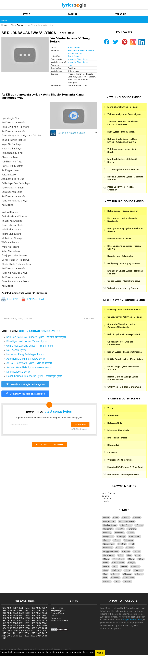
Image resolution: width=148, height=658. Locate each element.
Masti (106, 559)
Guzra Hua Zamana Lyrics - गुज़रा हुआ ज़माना (29, 345)
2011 (9, 633)
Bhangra (132, 529)
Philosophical (119, 563)
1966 (27, 618)
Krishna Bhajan (110, 525)
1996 (15, 628)
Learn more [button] (89, 652)
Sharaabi (127, 574)
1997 (21, 628)
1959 (32, 615)
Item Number (109, 555)
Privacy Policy (57, 613)
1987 (9, 625)
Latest (26, 14)
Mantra (121, 529)
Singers (105, 496)
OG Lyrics (124, 386)
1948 (15, 613)
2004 (15, 630)
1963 (9, 618)
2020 (15, 635)
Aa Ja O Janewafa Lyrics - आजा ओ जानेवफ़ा (29, 363)
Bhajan (137, 518)
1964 (15, 618)
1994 (3, 628)
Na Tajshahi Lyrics (16, 350)
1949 (21, 613)
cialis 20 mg (5, 592)
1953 (44, 613)
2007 (33, 630)
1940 (15, 610)
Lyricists (105, 501)
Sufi (105, 578)
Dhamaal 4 (113, 445)
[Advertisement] (124, 70)
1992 (38, 625)
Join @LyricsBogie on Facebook (27, 393)
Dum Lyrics (121, 131)
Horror (137, 551)
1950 (27, 613)
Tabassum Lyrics (124, 114)
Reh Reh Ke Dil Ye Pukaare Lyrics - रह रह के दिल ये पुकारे (36, 337)
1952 (38, 613)
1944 (38, 610)
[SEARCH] (145, 19)
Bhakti (106, 518)
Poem (106, 567)
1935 (32, 608)
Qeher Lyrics (123, 281)
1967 (32, 618)
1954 (3, 615)
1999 (32, 628)
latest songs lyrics (58, 411)
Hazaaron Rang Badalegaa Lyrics (25, 354)
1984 (38, 623)
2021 (21, 635)
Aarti (116, 518)
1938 (3, 610)
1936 (38, 608)
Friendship (108, 548)
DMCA (54, 615)
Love (70, 65)
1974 (27, 620)
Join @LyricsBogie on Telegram (27, 384)
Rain (106, 570)
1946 (3, 613)
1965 (21, 618)
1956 (15, 615)
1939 (9, 610)
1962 (3, 618)
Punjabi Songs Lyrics (132, 619)
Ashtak (126, 518)
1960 (38, 615)
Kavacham (108, 529)
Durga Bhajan (109, 521)
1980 (15, 623)
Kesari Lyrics (124, 351)
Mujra (131, 559)
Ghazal (130, 548)
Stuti (118, 582)
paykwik (41, 592)
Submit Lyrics (57, 608)
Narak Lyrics (119, 238)
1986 (3, 625)
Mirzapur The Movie (118, 430)
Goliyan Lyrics (123, 263)
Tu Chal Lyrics (123, 169)
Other (141, 559)
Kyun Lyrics (120, 256)
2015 (32, 633)
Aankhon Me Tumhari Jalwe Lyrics (26, 358)
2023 (32, 635)
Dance (131, 533)
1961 (44, 615)
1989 (21, 625)
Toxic (110, 408)
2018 (3, 635)
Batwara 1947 (114, 423)
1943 (32, 610)
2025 (44, 635)
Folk (132, 544)
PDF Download (35, 299)
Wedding (115, 578)
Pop (115, 567)
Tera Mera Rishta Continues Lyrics (122, 123)
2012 (15, 633)
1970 (3, 620)
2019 (9, 635)
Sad (105, 574)
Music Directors (109, 493)
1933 (21, 608)
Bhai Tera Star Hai (117, 437)
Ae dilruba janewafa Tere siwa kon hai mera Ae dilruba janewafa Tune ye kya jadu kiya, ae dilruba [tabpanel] (21, 202)
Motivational (119, 559)
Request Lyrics (58, 610)
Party (106, 563)
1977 (44, 620)
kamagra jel (51, 592)
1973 (21, 620)
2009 (44, 630)
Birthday (107, 533)
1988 (15, 625)
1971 (9, 620)
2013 (21, 633)
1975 (32, 620)
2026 (3, 638)
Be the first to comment (49, 445)
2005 (21, 630)
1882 (3, 608)
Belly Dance (108, 536)
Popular (73, 14)
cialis (14, 592)
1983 (32, 623)
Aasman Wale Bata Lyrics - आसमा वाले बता (28, 367)
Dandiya (122, 536)
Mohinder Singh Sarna (78, 59)
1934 (27, 608)
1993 (44, 625)
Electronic (129, 540)
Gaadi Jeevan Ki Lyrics (124, 316)
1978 (3, 623)
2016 (38, 633)
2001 (44, 628)
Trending (120, 14)
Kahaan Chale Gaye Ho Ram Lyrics (122, 140)
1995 (9, 628)
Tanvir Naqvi (73, 56)
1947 (9, 613)
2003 (9, 630)
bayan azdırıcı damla (26, 592)
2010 (3, 633)
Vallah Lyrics (123, 288)
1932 (15, 608)
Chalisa (140, 525)
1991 (32, 625)
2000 (38, 628)
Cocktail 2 (113, 452)
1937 (44, 608)
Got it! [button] (100, 653)
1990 (27, 625)
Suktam (128, 582)
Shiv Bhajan (129, 578)
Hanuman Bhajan (127, 521)
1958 (27, 615)
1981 (21, 623)
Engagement (109, 544)
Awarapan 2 (113, 415)
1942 (27, 610)
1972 (15, 620)
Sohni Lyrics (122, 211)
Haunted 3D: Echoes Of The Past (125, 467)
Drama (107, 540)
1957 (21, 615)
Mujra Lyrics (123, 309)
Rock (128, 570)
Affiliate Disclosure (60, 620)
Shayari (140, 574)
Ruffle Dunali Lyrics (125, 359)
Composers (107, 498)
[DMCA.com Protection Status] (59, 630)
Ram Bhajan (127, 525)
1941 (21, 610)
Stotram (107, 582)
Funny (120, 548)
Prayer (124, 567)
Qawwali (136, 567)
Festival (123, 544)
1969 (44, 618)
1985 (44, 623)
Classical (120, 533)
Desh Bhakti (135, 536)
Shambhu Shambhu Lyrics (122, 325)
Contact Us (56, 618)
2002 (3, 630)
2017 (44, 633)
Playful (132, 563)
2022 (27, 635)
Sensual (116, 574)
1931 (9, 608)
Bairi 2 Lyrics (124, 334)
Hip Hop (127, 551)
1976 (38, 620)
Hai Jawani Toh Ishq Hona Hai (123, 474)
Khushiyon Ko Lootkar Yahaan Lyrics (27, 341)
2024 (38, 635)
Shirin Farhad (74, 47)
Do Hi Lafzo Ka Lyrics (18, 371)
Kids (121, 555)
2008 (38, 630)
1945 (44, 610)
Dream (117, 540)
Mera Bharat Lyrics (122, 106)
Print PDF (12, 299)
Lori (129, 555)
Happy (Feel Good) (111, 551)
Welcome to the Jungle (120, 459)
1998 (27, 628)
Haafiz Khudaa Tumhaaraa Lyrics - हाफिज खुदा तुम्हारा (34, 376)
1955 (9, 615)
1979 (9, 623)
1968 (38, 618)
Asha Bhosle (73, 50)
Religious (117, 570)
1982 (27, 623)
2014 (27, 633)
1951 (32, 613)
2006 (27, 630)
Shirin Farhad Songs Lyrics (39, 331)
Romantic (139, 570)
